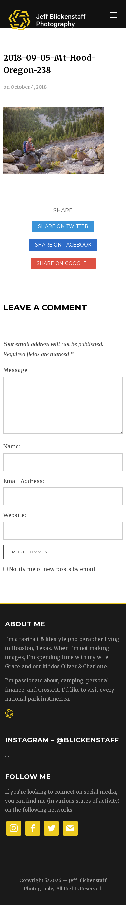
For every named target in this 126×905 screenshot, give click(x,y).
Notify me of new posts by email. (53, 569)
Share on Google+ (63, 263)
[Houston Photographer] (47, 17)
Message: (16, 370)
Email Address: (23, 480)
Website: (14, 515)
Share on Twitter (63, 226)
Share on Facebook (63, 245)
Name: (11, 446)
